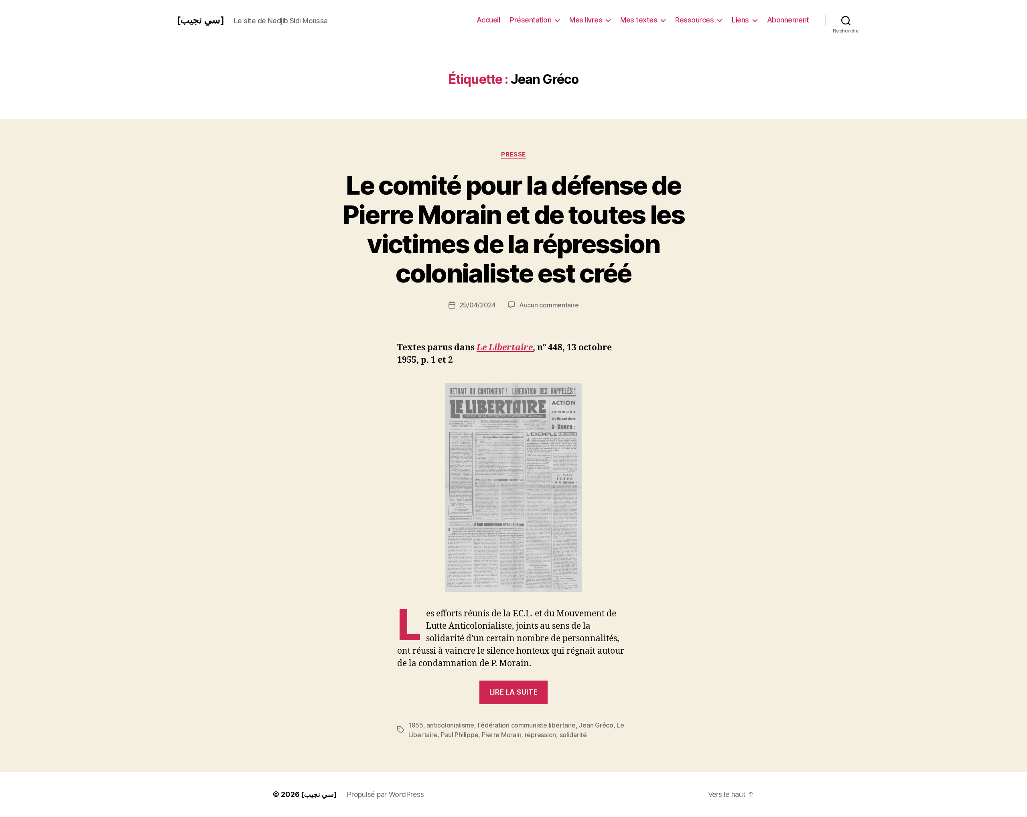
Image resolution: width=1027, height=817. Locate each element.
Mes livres (585, 20)
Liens (740, 20)
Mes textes (638, 20)
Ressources (694, 20)
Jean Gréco (596, 725)
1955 (415, 725)
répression (540, 735)
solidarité (573, 735)
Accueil (488, 20)
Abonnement (788, 20)
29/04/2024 (477, 305)
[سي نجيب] (200, 20)
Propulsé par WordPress (385, 794)
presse (513, 154)
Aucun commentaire (548, 305)
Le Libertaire (505, 347)
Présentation (530, 20)
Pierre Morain (502, 735)
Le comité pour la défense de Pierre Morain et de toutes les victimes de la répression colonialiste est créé (513, 229)
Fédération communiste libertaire (527, 725)
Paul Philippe (460, 735)
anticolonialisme (450, 725)
